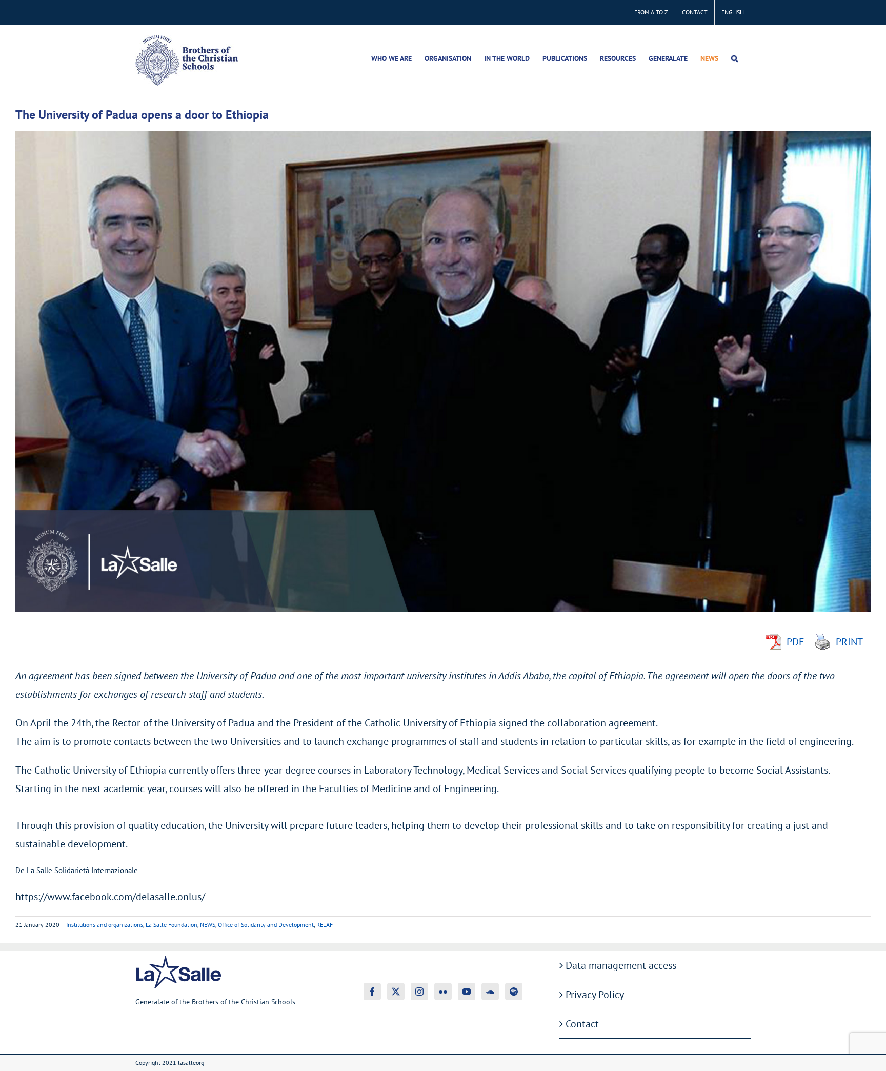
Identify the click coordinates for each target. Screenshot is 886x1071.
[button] (734, 58)
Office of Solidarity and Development (266, 924)
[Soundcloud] (490, 991)
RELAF (324, 924)
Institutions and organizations (104, 924)
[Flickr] (443, 991)
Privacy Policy (595, 994)
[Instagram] (419, 991)
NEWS (207, 924)
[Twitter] (396, 991)
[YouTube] (466, 991)
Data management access (621, 965)
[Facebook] (372, 991)
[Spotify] (513, 991)
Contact (582, 1023)
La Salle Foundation (171, 924)
